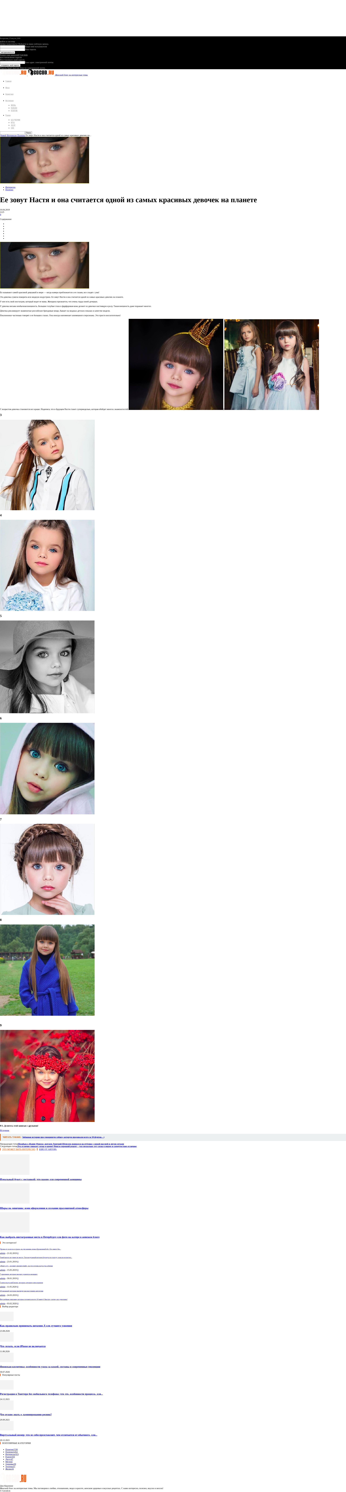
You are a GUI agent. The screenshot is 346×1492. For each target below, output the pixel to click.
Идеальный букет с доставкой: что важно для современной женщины (41, 1179)
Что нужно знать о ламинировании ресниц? (26, 1414)
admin (2, 1253)
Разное (8, 115)
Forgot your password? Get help (14, 55)
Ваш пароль (30, 49)
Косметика (9, 94)
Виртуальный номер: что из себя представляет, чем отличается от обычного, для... (48, 1434)
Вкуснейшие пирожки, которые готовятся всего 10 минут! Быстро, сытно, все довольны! (33, 1299)
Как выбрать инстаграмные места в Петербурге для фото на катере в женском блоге (49, 1237)
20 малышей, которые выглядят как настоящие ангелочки (21, 1291)
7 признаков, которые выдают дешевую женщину (19, 1274)
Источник (4, 1130)
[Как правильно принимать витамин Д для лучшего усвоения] (7, 1320)
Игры (13, 122)
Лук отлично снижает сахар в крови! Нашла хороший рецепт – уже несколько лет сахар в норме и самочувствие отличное (77, 1146)
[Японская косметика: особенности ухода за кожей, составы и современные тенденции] (7, 1361)
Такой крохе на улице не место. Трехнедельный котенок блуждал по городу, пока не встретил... (36, 1257)
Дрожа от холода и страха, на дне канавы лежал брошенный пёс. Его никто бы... (30, 1249)
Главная (8, 81)
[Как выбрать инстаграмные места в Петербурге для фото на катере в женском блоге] (14, 1232)
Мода (7, 87)
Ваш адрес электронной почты (39, 62)
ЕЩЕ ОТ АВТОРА (48, 1149)
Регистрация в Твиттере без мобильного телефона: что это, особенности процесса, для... (51, 1394)
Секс (12, 128)
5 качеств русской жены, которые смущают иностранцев (21, 1283)
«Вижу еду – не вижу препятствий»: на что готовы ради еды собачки (26, 1266)
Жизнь (13, 105)
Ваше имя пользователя (36, 46)
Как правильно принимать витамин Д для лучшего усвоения (36, 1325)
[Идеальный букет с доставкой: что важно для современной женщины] (14, 1174)
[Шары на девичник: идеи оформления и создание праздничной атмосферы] (14, 1203)
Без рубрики (15, 119)
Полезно (14, 108)
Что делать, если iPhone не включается (23, 1346)
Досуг (13, 125)
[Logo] (14, 75)
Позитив (14, 110)
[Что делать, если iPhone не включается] (7, 1341)
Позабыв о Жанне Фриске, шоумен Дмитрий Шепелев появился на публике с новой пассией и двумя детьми (71, 1144)
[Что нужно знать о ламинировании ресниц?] (7, 1409)
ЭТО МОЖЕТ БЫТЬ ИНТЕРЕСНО (18, 1149)
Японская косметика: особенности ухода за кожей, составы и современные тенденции (50, 1366)
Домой (3, 135)
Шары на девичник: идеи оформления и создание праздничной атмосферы (44, 1208)
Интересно (9, 100)
